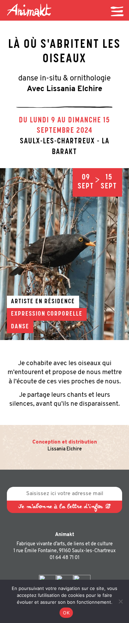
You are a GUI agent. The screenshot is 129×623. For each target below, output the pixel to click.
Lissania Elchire (64, 449)
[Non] (120, 601)
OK (66, 612)
